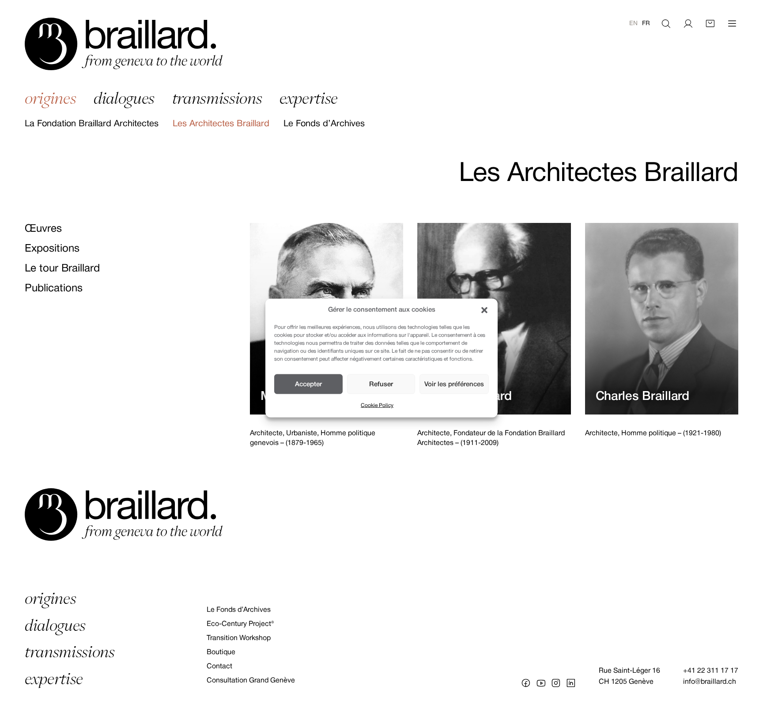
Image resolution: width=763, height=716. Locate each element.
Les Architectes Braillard (221, 124)
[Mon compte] (688, 24)
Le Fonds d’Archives (324, 124)
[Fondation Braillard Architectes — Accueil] (124, 44)
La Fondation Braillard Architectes (92, 124)
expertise (309, 98)
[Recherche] (666, 24)
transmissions (217, 98)
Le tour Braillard (62, 269)
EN (633, 23)
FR (646, 23)
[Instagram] (556, 683)
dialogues (124, 98)
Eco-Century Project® (240, 624)
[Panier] (710, 24)
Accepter (308, 384)
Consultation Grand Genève (251, 681)
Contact (219, 666)
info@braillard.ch (709, 682)
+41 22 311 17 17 (710, 671)
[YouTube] (541, 683)
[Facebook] (526, 683)
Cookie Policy (377, 405)
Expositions (52, 249)
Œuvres (43, 229)
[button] (484, 309)
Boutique (221, 652)
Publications (54, 289)
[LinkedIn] (571, 683)
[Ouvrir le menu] (732, 24)
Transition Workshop (239, 638)
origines (50, 98)
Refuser (381, 384)
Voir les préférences (454, 384)
